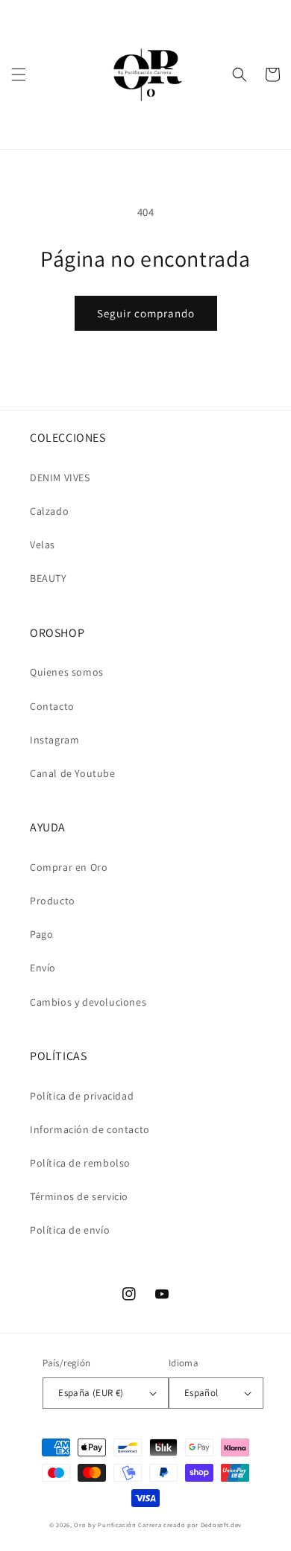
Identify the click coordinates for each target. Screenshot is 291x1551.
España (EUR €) (91, 1392)
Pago (41, 934)
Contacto (52, 706)
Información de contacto (90, 1129)
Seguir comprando (146, 313)
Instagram (54, 739)
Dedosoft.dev (221, 1524)
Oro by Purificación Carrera (117, 1524)
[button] (18, 74)
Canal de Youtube (73, 773)
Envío (43, 967)
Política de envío (70, 1230)
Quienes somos (67, 672)
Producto (52, 900)
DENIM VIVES (60, 477)
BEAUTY (48, 578)
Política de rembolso (80, 1163)
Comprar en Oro (68, 867)
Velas (42, 544)
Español (201, 1392)
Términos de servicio (79, 1196)
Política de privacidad (82, 1096)
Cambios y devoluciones (88, 1002)
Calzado (49, 511)
